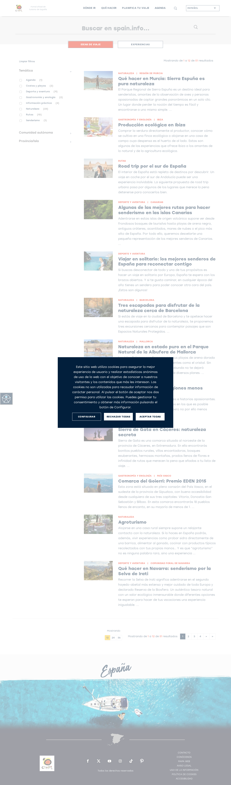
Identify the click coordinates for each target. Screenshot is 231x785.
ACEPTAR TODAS (150, 416)
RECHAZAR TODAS (118, 416)
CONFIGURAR (86, 416)
